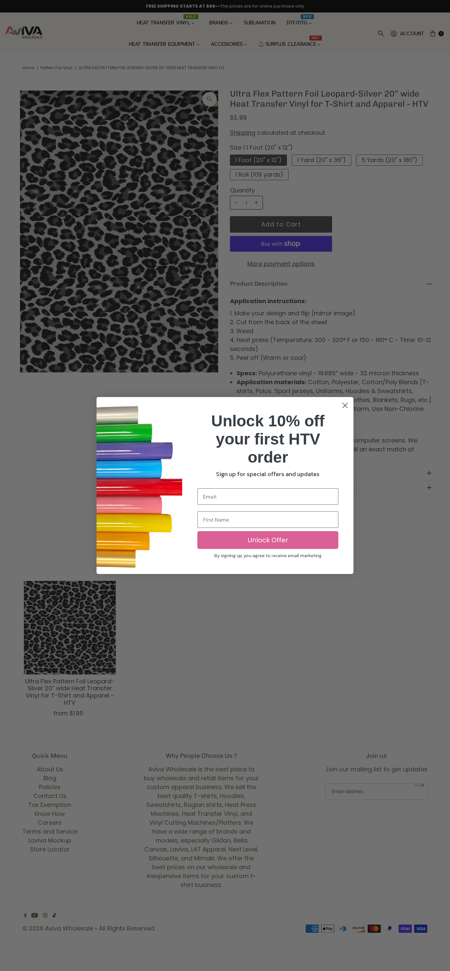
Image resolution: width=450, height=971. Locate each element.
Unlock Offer (268, 540)
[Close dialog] (345, 405)
